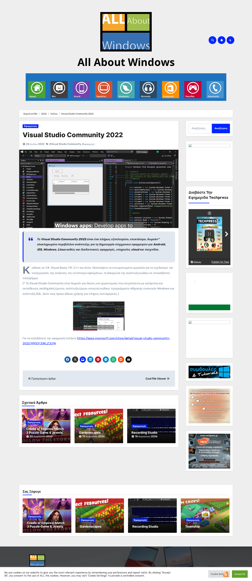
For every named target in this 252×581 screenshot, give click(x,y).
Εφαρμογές (30, 126)
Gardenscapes (90, 432)
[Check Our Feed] (226, 574)
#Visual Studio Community (65, 144)
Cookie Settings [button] (219, 574)
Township (192, 526)
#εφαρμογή (88, 144)
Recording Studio (144, 432)
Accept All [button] (240, 574)
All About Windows (126, 62)
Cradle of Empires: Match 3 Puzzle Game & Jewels (45, 430)
